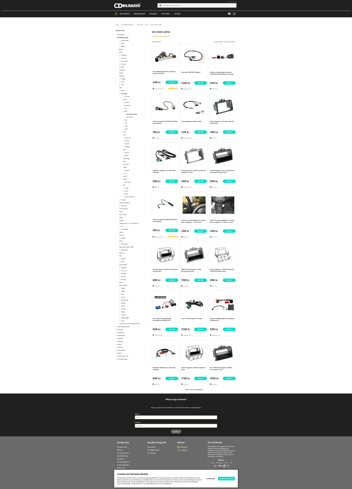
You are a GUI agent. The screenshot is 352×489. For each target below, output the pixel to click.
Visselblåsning (122, 456)
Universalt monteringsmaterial (129, 324)
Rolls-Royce (123, 285)
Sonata (127, 141)
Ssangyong (124, 300)
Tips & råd (121, 468)
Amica (125, 176)
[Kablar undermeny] (117, 344)
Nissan (123, 259)
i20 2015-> (130, 117)
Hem (117, 25)
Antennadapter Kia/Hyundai (191, 121)
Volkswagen (125, 318)
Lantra (127, 153)
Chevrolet (124, 61)
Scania (123, 309)
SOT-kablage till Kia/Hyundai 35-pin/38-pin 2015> (164, 72)
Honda (123, 200)
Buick (121, 49)
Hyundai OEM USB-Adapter (191, 72)
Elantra (127, 102)
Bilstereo (120, 330)
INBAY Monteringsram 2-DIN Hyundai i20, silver (191, 270)
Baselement (121, 335)
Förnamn (138, 422)
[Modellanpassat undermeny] (117, 37)
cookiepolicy (167, 484)
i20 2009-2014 (156, 25)
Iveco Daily (123, 214)
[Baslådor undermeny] (117, 338)
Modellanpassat (139, 14)
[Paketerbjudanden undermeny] (117, 327)
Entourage (126, 158)
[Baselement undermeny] (117, 335)
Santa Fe (128, 138)
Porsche (123, 271)
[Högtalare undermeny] (117, 332)
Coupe (127, 170)
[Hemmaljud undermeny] (117, 350)
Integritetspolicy (123, 465)
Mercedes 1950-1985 (126, 247)
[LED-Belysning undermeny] (117, 359)
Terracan (126, 164)
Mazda (123, 238)
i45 (124, 185)
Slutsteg (120, 341)
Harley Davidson (124, 203)
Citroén (123, 64)
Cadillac (124, 55)
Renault (123, 279)
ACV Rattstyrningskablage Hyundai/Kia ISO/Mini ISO (162, 319)
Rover (121, 282)
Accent (127, 97)
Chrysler (124, 58)
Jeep (121, 217)
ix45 (124, 132)
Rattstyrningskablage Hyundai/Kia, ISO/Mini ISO (222, 319)
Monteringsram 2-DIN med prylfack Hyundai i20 (165, 270)
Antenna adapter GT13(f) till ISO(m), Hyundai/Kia (165, 122)
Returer (120, 450)
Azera (125, 99)
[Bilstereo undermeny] (117, 330)
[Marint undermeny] (117, 353)
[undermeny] (120, 40)
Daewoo (122, 76)
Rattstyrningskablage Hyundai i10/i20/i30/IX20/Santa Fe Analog (221, 73)
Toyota (123, 315)
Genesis (127, 105)
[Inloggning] (229, 13)
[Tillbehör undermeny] (117, 347)
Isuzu (121, 212)
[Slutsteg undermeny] (117, 341)
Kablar (119, 344)
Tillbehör (120, 347)
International (123, 209)
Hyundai (140, 25)
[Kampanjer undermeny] (117, 35)
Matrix (125, 179)
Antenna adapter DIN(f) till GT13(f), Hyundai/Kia (165, 220)
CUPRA (121, 67)
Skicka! (176, 432)
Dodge (123, 79)
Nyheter (178, 14)
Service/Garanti (123, 453)
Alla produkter (124, 14)
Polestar (123, 273)
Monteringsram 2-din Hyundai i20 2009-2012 (222, 122)
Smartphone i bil (122, 356)
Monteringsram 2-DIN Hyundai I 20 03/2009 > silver (193, 171)
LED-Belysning (122, 359)
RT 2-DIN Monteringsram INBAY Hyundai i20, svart (221, 369)
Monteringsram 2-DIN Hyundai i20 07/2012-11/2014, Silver (222, 270)
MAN (121, 241)
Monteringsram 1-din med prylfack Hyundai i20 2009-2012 (222, 171)
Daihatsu (122, 70)
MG (120, 256)
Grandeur (128, 182)
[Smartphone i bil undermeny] (117, 356)
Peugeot (123, 268)
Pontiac (123, 276)
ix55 (124, 135)
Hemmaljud (121, 350)
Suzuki (123, 306)
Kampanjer (153, 14)
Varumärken (165, 14)
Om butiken (151, 453)
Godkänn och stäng (226, 479)
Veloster (127, 147)
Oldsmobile (123, 265)
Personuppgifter (123, 462)
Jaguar (121, 220)
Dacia (121, 73)
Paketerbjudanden (123, 327)
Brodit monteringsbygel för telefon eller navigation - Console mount (222, 221)
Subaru (123, 303)
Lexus (121, 232)
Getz (124, 161)
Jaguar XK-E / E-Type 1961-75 (129, 223)
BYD (120, 52)
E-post (137, 414)
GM (120, 88)
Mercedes (124, 244)
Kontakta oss (232, 2)
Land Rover (124, 229)
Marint (119, 353)
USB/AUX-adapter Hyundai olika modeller (164, 171)
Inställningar (210, 479)
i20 (146, 25)
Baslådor (120, 338)
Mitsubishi (124, 250)
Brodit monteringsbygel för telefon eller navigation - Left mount (193, 221)
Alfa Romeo (125, 40)
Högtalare (120, 332)
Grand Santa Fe (130, 197)
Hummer (124, 206)
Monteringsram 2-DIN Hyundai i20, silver (193, 369)
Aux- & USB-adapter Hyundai (191, 318)
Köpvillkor (120, 459)
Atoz (124, 150)
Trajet (125, 167)
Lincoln (121, 235)
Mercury (122, 253)
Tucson (127, 144)
